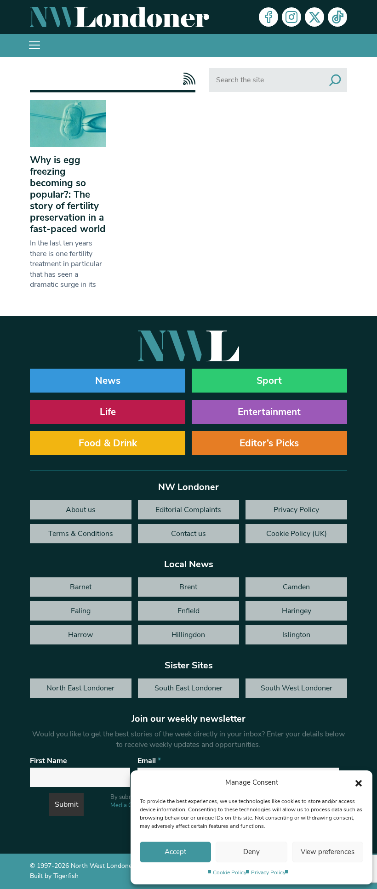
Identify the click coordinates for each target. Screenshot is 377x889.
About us (81, 510)
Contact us (188, 534)
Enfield (188, 611)
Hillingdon (188, 635)
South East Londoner (188, 688)
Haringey (296, 611)
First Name (48, 760)
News (107, 380)
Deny (251, 851)
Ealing (81, 611)
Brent (188, 587)
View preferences (327, 851)
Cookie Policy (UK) (296, 534)
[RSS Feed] (186, 79)
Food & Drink (108, 443)
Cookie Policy (229, 872)
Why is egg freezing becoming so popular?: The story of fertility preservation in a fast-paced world (68, 194)
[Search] (335, 80)
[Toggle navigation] (34, 45)
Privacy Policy (268, 872)
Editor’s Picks (269, 443)
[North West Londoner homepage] (119, 17)
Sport (269, 380)
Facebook (268, 17)
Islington (296, 635)
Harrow (80, 635)
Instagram (291, 17)
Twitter (314, 17)
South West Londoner (296, 688)
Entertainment (269, 411)
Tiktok (337, 17)
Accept (175, 851)
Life (108, 411)
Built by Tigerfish (54, 876)
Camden (296, 587)
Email (149, 760)
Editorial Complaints (188, 510)
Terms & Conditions (80, 534)
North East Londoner (80, 688)
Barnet (80, 587)
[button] (358, 782)
